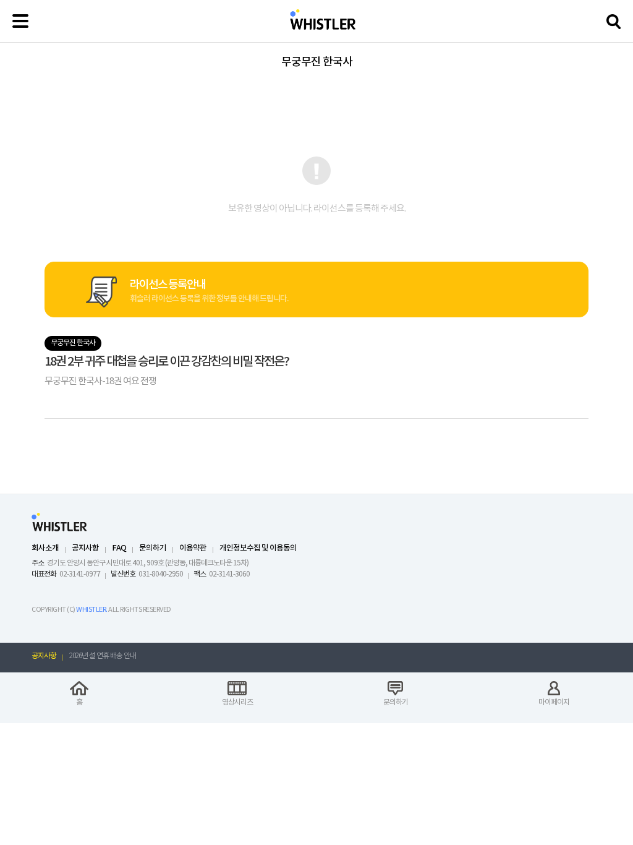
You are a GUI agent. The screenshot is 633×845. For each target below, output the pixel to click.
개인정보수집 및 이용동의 (258, 548)
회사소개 (45, 548)
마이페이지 (553, 702)
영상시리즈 (237, 702)
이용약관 (192, 548)
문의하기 (152, 548)
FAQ (119, 548)
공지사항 (85, 548)
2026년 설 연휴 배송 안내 (102, 656)
